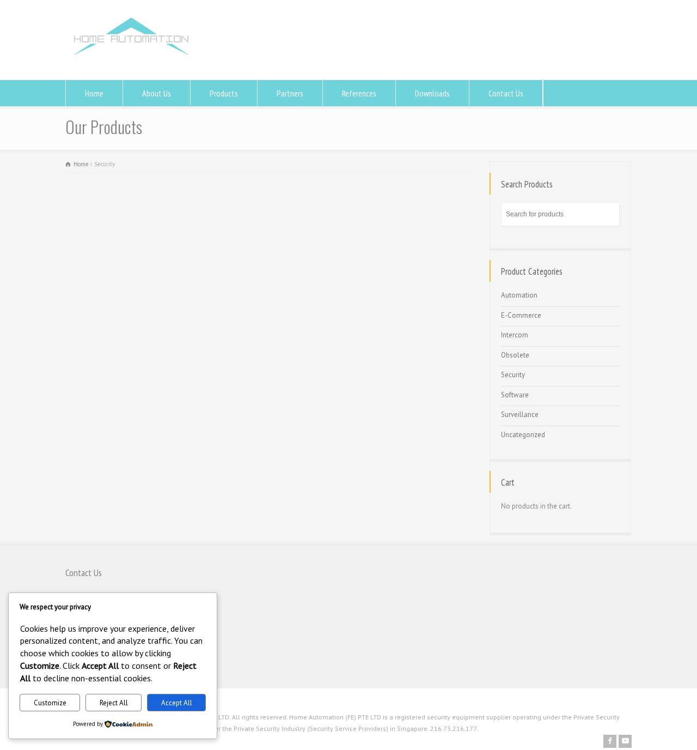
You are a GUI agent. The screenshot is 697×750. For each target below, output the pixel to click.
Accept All (176, 702)
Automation (519, 295)
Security (513, 374)
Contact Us (505, 93)
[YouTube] (625, 741)
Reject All (114, 702)
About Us (156, 93)
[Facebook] (609, 741)
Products (224, 93)
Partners (290, 93)
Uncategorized (523, 434)
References (359, 93)
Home (94, 93)
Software (515, 395)
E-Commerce (521, 315)
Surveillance (520, 414)
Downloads (432, 93)
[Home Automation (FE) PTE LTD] (131, 59)
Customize (50, 702)
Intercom (514, 335)
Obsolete (515, 355)
